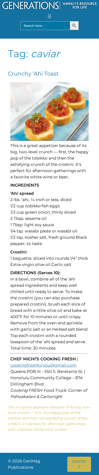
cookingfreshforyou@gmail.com (43, 365)
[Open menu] (49, 16)
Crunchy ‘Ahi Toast (33, 73)
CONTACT (79, 464)
